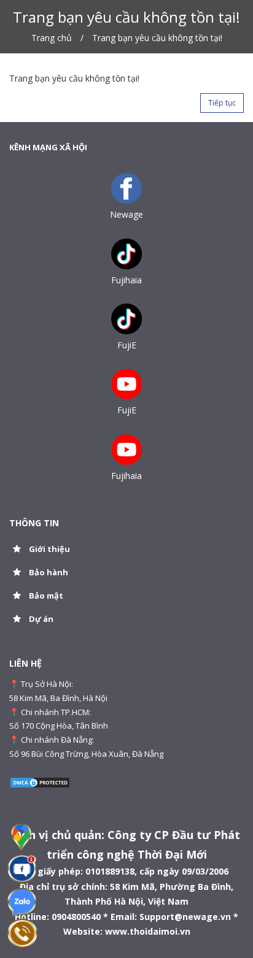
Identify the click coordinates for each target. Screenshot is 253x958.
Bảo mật (45, 595)
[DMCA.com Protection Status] (40, 781)
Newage (126, 214)
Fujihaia (126, 280)
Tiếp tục (222, 103)
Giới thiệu (48, 548)
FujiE (126, 345)
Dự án (40, 618)
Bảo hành (47, 572)
